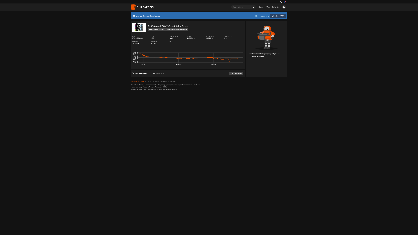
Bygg (261, 7)
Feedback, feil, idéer (137, 81)
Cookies (164, 81)
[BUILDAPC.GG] (142, 7)
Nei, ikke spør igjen (262, 16)
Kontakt (149, 81)
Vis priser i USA (278, 16)
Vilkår (157, 81)
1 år (235, 53)
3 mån (223, 53)
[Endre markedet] (285, 1)
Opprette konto (272, 7)
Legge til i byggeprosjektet (177, 29)
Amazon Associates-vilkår (157, 87)
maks (240, 53)
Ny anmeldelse (236, 73)
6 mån (229, 53)
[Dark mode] (281, 2)
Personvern (173, 81)
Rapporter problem (156, 29)
